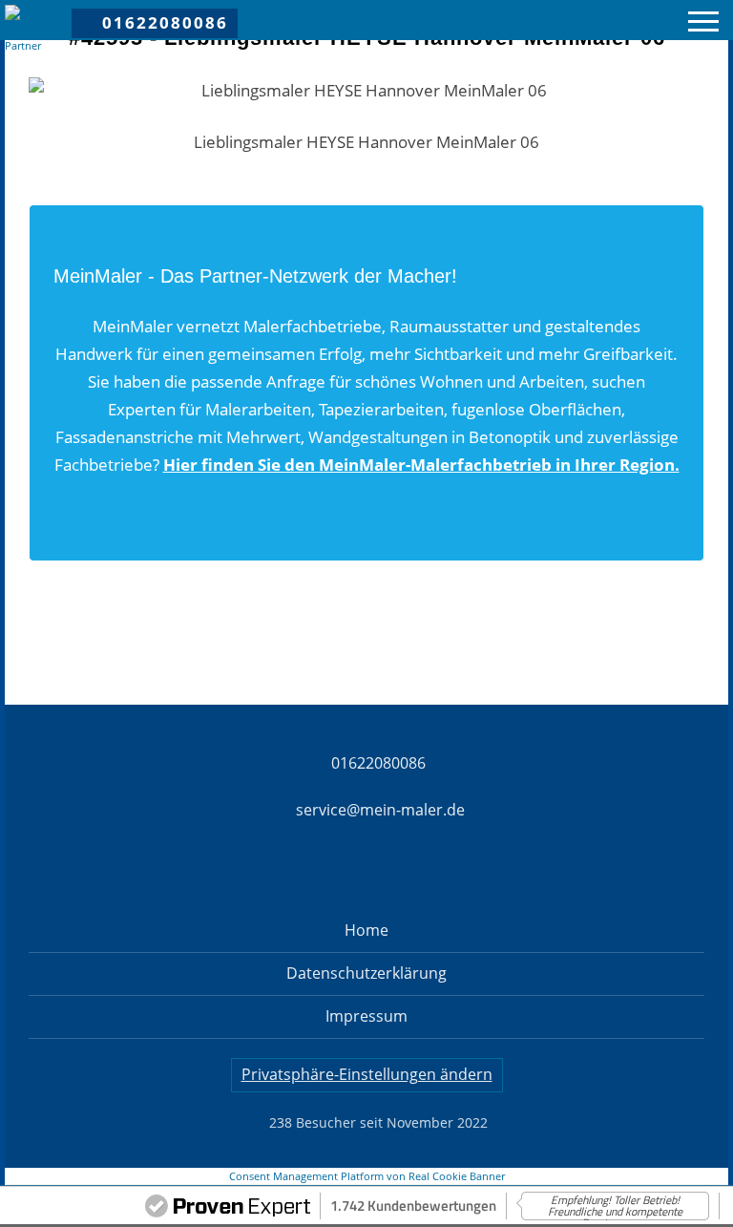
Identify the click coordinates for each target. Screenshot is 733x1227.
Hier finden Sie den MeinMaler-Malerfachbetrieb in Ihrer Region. (421, 465)
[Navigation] (703, 24)
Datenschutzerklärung (366, 973)
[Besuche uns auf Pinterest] (626, 20)
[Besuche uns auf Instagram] (597, 20)
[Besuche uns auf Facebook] (568, 20)
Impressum (366, 1015)
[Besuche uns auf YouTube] (654, 20)
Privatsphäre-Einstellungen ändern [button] (366, 1074)
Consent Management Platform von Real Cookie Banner (367, 1176)
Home (366, 930)
